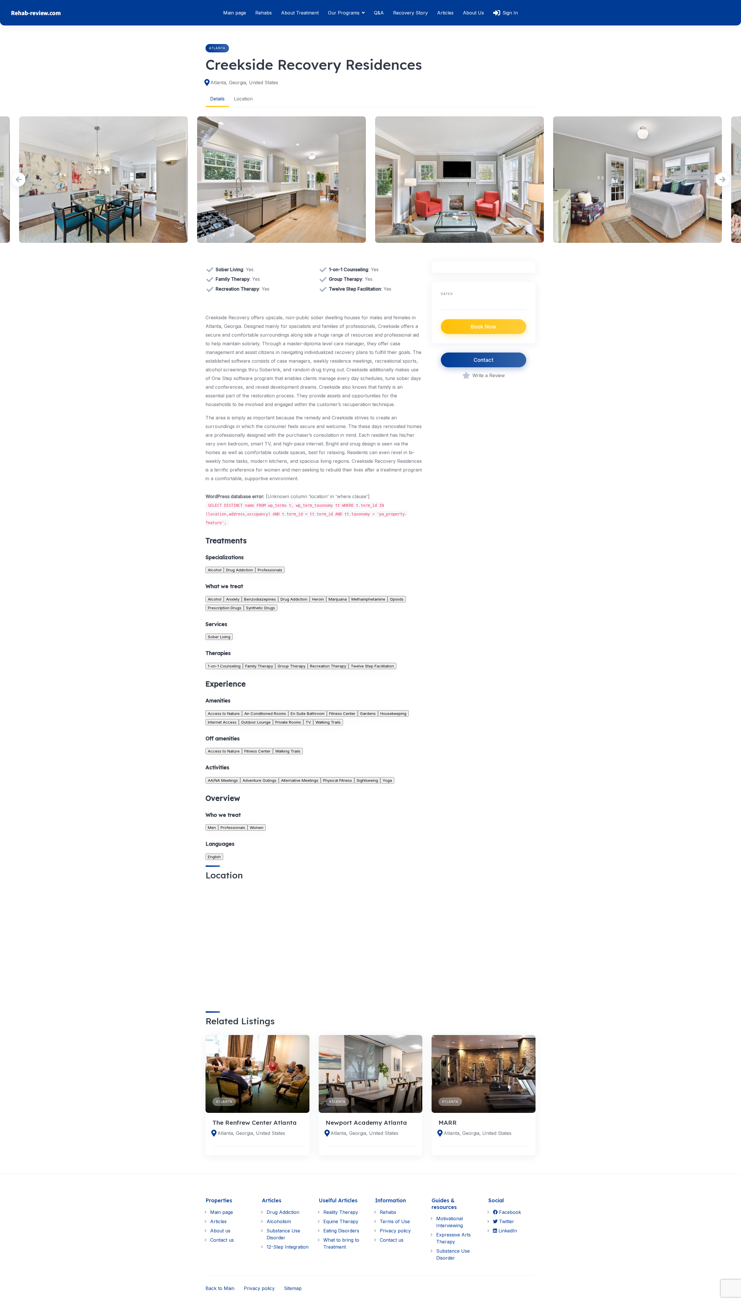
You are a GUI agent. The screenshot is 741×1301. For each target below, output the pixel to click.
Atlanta (217, 48)
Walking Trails (328, 722)
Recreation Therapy (328, 666)
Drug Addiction (239, 570)
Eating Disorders (341, 1231)
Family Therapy (259, 666)
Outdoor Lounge (256, 722)
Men (212, 827)
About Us (473, 13)
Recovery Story (410, 13)
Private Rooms (288, 722)
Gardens (368, 713)
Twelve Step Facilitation (372, 666)
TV (308, 722)
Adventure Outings (259, 780)
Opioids (396, 599)
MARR (448, 1122)
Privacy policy (395, 1231)
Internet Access (222, 722)
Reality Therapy (340, 1212)
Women (256, 827)
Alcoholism (279, 1221)
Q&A (379, 13)
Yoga (387, 780)
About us (220, 1231)
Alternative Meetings (299, 780)
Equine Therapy (340, 1221)
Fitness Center (342, 713)
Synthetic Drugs (260, 607)
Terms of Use (395, 1221)
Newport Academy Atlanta (366, 1122)
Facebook (509, 1212)
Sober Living (219, 636)
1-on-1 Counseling (224, 666)
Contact (484, 360)
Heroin (318, 599)
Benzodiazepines (260, 599)
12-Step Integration (288, 1247)
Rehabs (263, 13)
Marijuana (338, 599)
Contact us (222, 1240)
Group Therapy (291, 666)
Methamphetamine (368, 599)
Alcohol (214, 570)
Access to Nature (224, 713)
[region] (314, 941)
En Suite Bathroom (307, 713)
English (214, 856)
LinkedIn (507, 1231)
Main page (234, 13)
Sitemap (293, 1288)
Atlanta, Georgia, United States (244, 82)
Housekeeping (393, 713)
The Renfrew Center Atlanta (254, 1122)
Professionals (270, 570)
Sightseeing (367, 780)
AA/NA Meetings (223, 780)
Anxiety (232, 599)
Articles (445, 13)
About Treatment (300, 13)
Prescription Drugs (224, 607)
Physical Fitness (337, 780)
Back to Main (220, 1288)
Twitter (506, 1221)
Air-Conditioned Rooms (265, 713)
